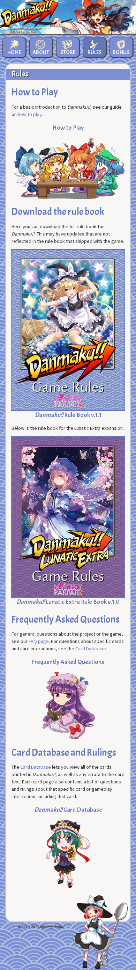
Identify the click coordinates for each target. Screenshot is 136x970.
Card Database (90, 648)
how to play (30, 114)
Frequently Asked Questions (68, 662)
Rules (94, 52)
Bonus (121, 52)
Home (14, 52)
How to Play (68, 128)
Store (67, 52)
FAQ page (39, 641)
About (40, 52)
